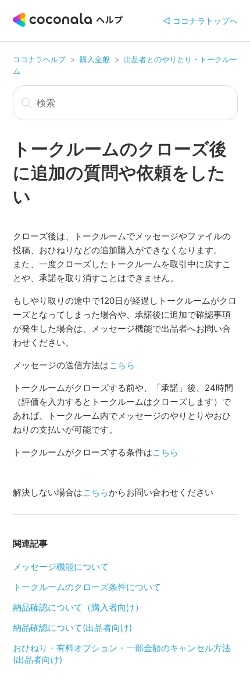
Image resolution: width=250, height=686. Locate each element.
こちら (122, 365)
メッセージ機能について (61, 566)
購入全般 (95, 59)
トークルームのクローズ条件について (87, 586)
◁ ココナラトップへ (200, 21)
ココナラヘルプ (39, 59)
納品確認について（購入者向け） (78, 607)
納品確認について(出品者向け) (72, 627)
